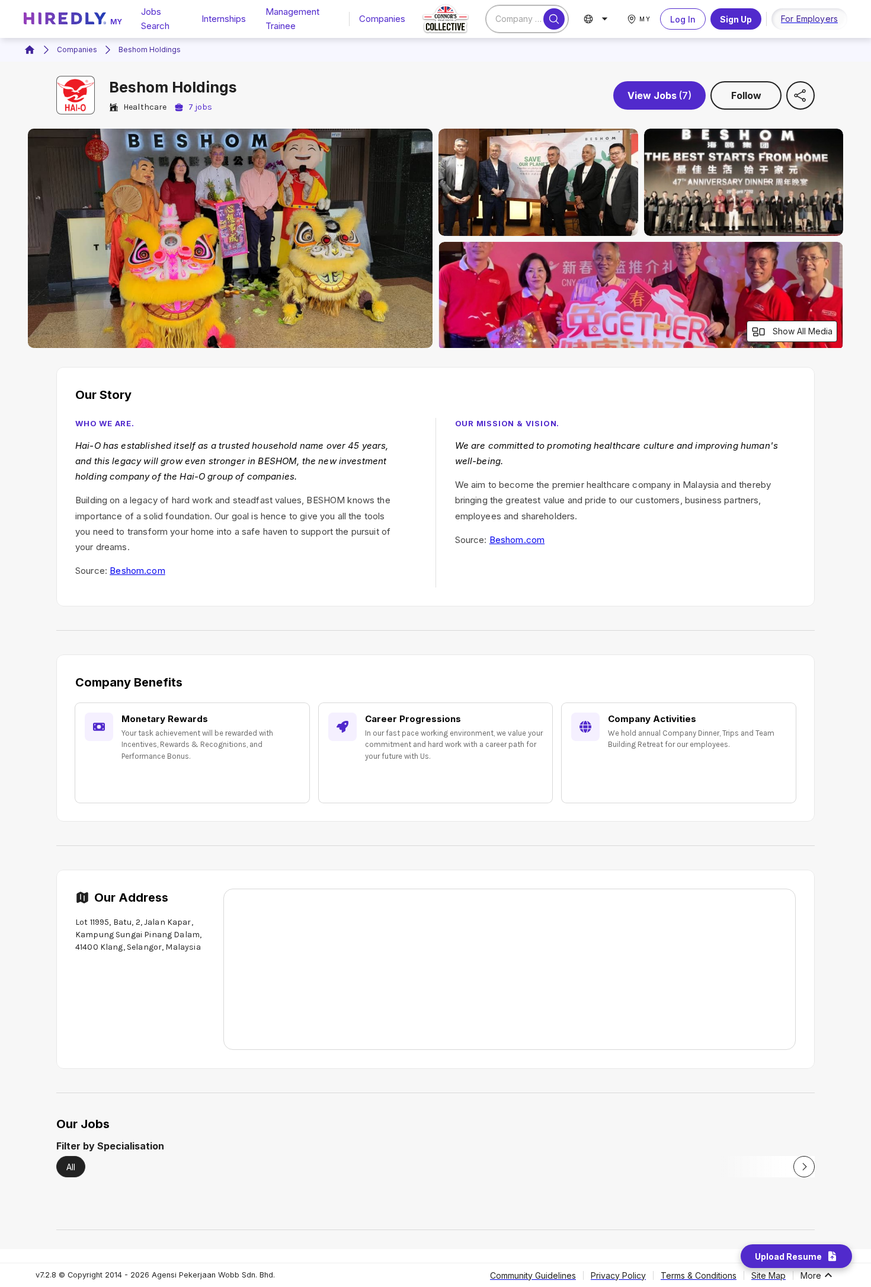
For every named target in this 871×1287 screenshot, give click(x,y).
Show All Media (802, 331)
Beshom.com (137, 570)
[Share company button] (800, 95)
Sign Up (736, 19)
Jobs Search (155, 18)
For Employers (809, 19)
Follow (746, 95)
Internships (223, 18)
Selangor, (145, 947)
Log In (683, 19)
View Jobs (659, 95)
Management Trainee (292, 18)
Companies (382, 18)
